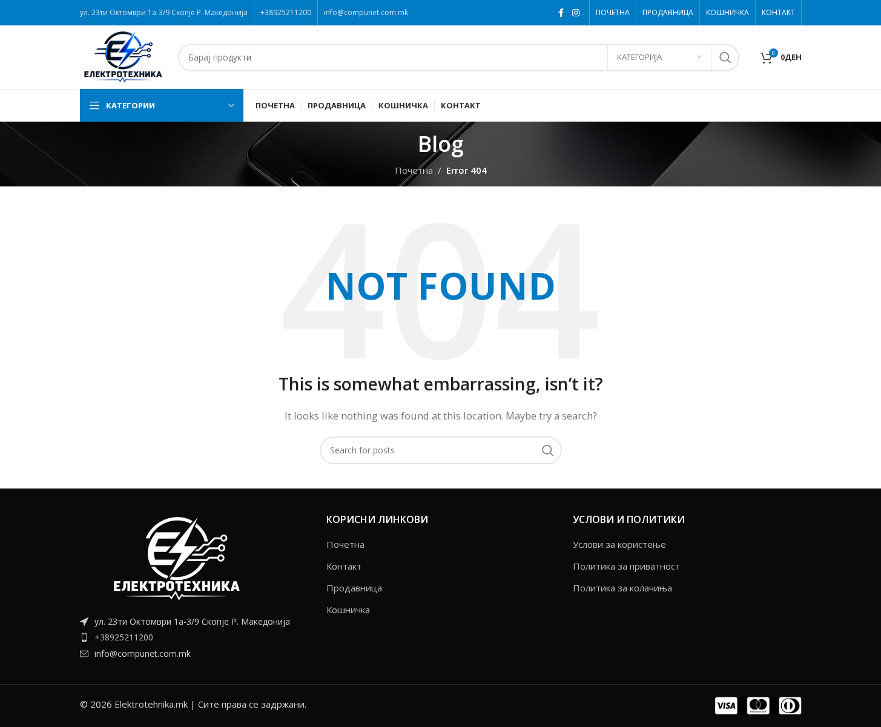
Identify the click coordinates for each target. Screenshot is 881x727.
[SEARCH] (725, 57)
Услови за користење (619, 544)
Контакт (343, 566)
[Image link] (176, 557)
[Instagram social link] (576, 13)
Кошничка (348, 610)
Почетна (345, 544)
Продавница (354, 588)
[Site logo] (123, 56)
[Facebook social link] (561, 13)
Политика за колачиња (622, 588)
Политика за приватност (626, 566)
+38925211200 (123, 637)
